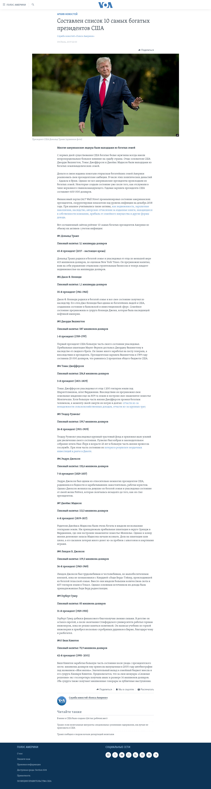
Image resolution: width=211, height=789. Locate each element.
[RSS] (135, 755)
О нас (20, 754)
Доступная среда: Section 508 (32, 770)
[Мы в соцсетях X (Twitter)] (115, 755)
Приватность (23, 775)
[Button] (146, 50)
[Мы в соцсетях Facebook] (108, 755)
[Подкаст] (142, 755)
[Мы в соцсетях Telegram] (156, 755)
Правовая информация (29, 765)
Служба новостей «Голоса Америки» (75, 36)
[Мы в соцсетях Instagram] (128, 755)
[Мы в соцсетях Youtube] (122, 755)
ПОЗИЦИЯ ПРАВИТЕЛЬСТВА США (34, 781)
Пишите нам (23, 759)
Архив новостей (67, 14)
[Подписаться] (149, 755)
